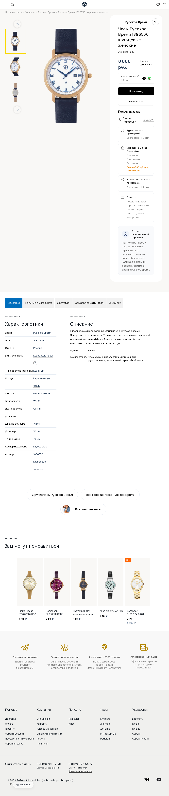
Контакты (42, 723)
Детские (105, 728)
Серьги (136, 733)
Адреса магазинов (47, 728)
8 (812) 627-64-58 (81, 764)
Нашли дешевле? (146, 63)
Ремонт (41, 738)
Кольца (136, 728)
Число (91, 350)
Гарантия (10, 728)
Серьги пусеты (140, 738)
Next (17, 109)
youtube (158, 778)
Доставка (10, 718)
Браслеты (137, 718)
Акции (72, 723)
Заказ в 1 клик (136, 101)
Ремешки (105, 738)
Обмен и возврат (14, 733)
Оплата (9, 723)
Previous (18, 24)
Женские (105, 723)
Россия (37, 348)
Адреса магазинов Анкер (80, 771)
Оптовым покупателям (49, 733)
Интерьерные (108, 733)
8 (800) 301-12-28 (49, 764)
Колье (135, 723)
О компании (43, 718)
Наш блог (74, 718)
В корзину (136, 91)
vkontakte (146, 778)
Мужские (105, 718)
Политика (42, 743)
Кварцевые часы (43, 355)
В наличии (132, 155)
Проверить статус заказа (19, 738)
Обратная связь (14, 743)
